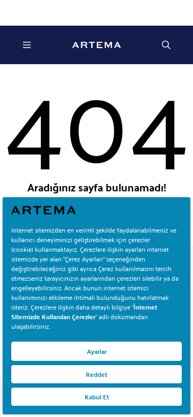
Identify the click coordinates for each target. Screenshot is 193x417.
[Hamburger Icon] (26, 45)
